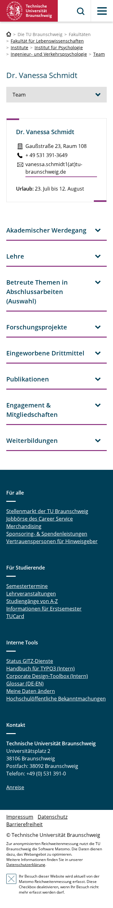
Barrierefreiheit (24, 824)
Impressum (19, 816)
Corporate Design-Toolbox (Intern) (47, 676)
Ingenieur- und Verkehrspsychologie (49, 54)
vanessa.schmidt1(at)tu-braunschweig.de (53, 168)
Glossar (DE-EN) (25, 683)
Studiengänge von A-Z (32, 601)
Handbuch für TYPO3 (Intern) (40, 668)
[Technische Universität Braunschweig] (29, 11)
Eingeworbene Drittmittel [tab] (45, 353)
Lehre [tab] (15, 256)
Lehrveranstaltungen (31, 593)
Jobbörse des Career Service (39, 518)
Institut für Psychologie (59, 47)
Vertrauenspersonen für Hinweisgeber (52, 541)
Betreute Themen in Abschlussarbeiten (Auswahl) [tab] (37, 291)
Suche (81, 11)
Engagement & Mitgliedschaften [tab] (32, 410)
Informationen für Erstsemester (44, 608)
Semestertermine (27, 586)
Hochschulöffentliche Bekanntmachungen (56, 698)
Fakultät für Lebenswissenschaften (47, 41)
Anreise (15, 787)
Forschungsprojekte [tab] (36, 327)
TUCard (15, 616)
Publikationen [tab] (27, 379)
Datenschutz (52, 816)
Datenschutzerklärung (25, 864)
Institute (19, 47)
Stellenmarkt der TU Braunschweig (47, 511)
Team (99, 54)
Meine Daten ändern (30, 691)
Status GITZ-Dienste (29, 661)
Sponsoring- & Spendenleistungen (46, 533)
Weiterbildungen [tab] (32, 440)
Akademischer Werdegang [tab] (46, 230)
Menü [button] (102, 11)
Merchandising (23, 526)
